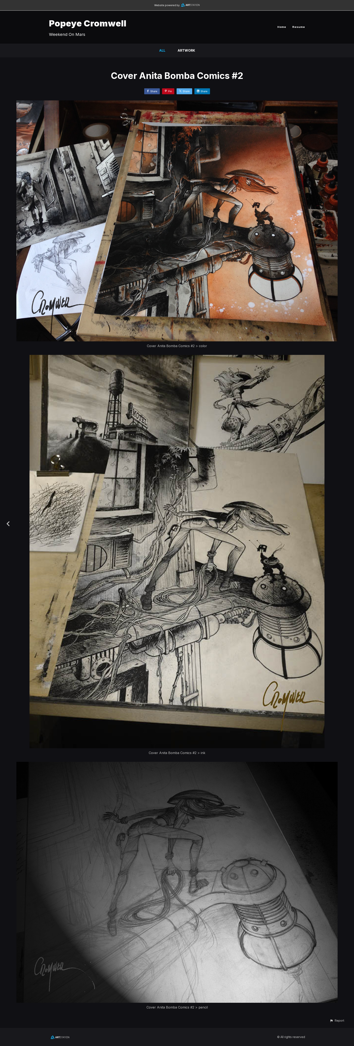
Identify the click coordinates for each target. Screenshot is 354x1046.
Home (281, 26)
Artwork (186, 50)
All (162, 50)
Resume (298, 26)
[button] (337, 1020)
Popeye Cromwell (87, 23)
